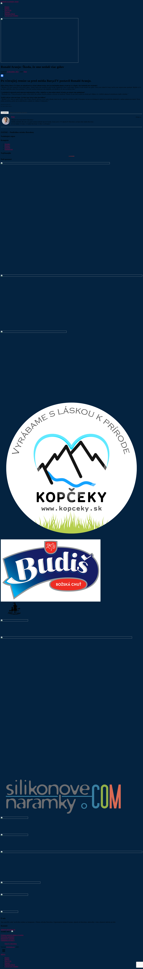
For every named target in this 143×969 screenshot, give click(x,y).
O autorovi (5, 112)
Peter (25, 72)
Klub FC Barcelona (11, 944)
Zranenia (7, 147)
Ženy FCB (8, 10)
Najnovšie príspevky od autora (18, 112)
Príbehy (7, 8)
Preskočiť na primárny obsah (9, 1)
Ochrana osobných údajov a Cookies (12, 935)
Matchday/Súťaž (10, 14)
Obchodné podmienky (7, 937)
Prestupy (7, 146)
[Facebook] (71, 75)
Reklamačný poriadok (7, 938)
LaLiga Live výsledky (11, 15)
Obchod (7, 12)
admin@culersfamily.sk (8, 929)
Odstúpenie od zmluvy (8, 940)
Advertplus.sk (10, 947)
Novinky (7, 144)
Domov (7, 7)
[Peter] (6, 124)
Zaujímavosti (9, 149)
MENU (3, 954)
